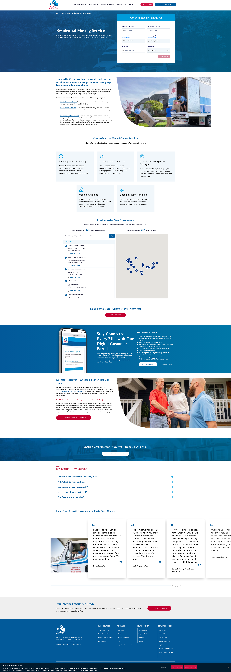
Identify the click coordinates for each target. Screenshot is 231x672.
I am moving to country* (153, 26)
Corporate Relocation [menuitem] (103, 633)
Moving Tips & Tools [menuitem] (123, 637)
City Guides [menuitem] (121, 630)
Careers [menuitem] (141, 641)
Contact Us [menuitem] (141, 637)
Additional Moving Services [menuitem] (105, 637)
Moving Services (65, 13)
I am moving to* (151, 36)
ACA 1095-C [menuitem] (162, 656)
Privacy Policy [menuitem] (162, 630)
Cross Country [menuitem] (102, 641)
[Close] (228, 667)
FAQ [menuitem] (119, 641)
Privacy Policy (93, 670)
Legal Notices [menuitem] (162, 645)
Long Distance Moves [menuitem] (104, 630)
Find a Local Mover (165, 4)
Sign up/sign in (148, 364)
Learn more (167, 364)
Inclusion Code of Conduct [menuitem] (166, 648)
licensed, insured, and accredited (72, 391)
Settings (163, 667)
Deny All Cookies (177, 667)
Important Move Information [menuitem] (125, 645)
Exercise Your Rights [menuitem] (164, 641)
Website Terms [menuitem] (163, 637)
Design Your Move (147, 4)
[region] (115, 667)
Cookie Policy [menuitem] (162, 633)
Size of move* (125, 46)
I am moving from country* (129, 26)
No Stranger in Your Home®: (69, 116)
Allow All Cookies (190, 667)
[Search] (112, 236)
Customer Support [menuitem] (143, 630)
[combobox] (181, 4)
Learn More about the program (74, 417)
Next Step (163, 56)
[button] (131, 272)
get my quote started (115, 453)
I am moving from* (127, 36)
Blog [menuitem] (119, 633)
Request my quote (159, 608)
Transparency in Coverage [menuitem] (166, 652)
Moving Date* (150, 46)
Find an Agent (115, 314)
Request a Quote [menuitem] (143, 633)
